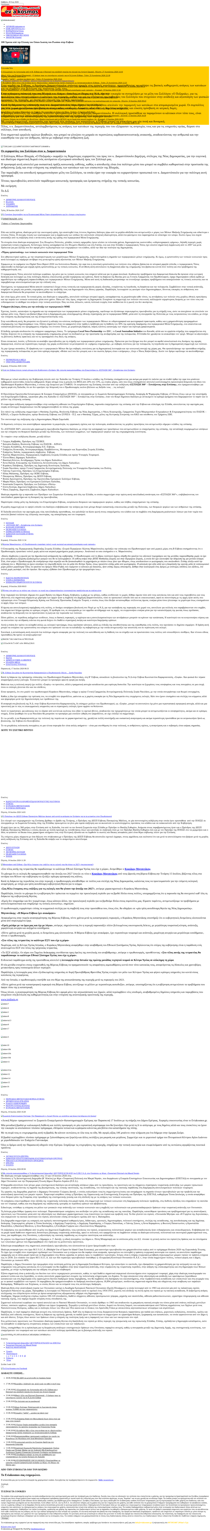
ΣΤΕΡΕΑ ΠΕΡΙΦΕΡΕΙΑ (15, 580)
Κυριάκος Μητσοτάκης (137, 868)
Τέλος (8, 1360)
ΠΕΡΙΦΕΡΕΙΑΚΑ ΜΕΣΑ (16, 360)
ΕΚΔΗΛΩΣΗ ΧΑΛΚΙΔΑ (16, 529)
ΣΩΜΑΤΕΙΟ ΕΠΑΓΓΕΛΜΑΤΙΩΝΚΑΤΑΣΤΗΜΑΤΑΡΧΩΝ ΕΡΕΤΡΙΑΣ (34, 1158)
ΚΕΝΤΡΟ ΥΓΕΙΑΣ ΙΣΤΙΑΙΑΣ (18, 1105)
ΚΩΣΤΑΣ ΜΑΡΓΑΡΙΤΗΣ (16, 1347)
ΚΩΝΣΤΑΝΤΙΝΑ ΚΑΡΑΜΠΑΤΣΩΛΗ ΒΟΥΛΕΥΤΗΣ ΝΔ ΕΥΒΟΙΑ (33, 801)
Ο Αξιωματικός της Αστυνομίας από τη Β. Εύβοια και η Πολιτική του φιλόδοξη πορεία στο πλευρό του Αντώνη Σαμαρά (31, 1391)
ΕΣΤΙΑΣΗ (10, 523)
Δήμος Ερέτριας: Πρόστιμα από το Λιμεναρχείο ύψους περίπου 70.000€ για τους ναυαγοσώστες (31, 1408)
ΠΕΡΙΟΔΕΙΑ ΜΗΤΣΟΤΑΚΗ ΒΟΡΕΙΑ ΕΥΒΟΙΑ (25, 1099)
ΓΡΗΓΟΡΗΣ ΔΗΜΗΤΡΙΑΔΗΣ (18, 362)
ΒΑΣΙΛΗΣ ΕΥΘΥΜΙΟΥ (15, 527)
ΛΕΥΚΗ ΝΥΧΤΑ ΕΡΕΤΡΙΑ (17, 1156)
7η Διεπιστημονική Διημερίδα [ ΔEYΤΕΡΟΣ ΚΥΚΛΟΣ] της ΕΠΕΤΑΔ (33, 1343)
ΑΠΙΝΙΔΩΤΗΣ (12, 206)
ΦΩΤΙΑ (9, 658)
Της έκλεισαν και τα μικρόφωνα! (27, 1401)
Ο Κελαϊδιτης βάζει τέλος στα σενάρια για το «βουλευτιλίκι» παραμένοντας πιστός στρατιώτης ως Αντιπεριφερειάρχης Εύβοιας (34, 1431)
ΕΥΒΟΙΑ (9, 804)
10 (25, 1356)
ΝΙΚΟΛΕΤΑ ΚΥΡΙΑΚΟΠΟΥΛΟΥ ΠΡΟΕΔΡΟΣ (25, 1161)
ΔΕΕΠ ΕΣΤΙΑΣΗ (13, 847)
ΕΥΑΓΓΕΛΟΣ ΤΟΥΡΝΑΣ (16, 664)
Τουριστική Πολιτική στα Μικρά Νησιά (21, 1345)
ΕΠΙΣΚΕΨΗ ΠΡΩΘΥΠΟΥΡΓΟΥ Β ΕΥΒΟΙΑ (24, 582)
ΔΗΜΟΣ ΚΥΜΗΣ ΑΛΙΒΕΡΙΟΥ (18, 660)
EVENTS (9, 1165)
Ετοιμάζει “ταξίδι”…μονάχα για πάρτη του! (31, 1413)
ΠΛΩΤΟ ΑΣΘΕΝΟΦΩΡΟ (16, 1103)
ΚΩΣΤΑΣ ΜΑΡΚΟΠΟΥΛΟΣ (17, 578)
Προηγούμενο (11, 1354)
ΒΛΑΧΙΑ (10, 202)
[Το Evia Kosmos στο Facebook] (105, 1368)
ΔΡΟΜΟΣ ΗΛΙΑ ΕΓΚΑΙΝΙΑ (17, 1101)
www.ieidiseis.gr (9, 999)
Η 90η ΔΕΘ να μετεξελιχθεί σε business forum (33, 1378)
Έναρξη (9, 1351)
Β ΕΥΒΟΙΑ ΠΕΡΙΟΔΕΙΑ (16, 808)
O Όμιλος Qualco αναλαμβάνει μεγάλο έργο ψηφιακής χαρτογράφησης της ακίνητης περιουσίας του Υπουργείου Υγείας (31, 1426)
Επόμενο (9, 1358)
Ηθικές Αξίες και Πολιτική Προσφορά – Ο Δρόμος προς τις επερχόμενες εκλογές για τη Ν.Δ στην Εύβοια (33, 1396)
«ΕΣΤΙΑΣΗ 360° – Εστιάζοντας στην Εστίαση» (24, 525)
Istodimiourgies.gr (38, 1529)
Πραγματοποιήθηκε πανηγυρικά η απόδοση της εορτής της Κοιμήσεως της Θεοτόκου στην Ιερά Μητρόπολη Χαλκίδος (33, 1437)
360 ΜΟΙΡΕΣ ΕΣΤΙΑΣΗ (15, 852)
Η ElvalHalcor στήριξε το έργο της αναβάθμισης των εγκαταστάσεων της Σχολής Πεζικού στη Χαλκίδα (30, 1456)
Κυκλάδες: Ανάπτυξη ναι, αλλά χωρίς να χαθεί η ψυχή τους (37, 1384)
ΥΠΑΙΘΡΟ (10, 204)
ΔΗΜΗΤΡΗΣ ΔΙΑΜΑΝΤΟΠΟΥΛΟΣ (20, 200)
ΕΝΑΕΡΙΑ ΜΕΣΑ (13, 662)
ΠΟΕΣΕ (9, 536)
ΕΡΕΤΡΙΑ (10, 1163)
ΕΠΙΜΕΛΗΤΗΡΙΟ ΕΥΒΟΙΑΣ (18, 532)
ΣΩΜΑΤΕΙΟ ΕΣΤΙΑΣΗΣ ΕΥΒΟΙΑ (20, 534)
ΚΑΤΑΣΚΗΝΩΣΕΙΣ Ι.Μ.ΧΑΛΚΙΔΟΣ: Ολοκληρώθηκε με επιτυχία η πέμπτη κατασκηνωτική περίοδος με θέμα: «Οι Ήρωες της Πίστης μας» (33, 1462)
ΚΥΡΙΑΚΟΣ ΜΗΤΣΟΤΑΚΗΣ (18, 806)
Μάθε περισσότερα (105, 1480)
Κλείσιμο (5, 1518)
